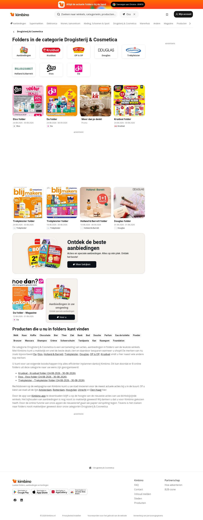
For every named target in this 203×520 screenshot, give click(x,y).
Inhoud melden (142, 494)
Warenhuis (145, 23)
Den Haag (96, 389)
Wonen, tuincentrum (70, 23)
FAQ (136, 485)
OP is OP (95, 354)
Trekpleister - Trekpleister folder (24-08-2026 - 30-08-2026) (51, 380)
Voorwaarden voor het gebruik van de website (107, 515)
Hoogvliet (71, 389)
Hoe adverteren (173, 485)
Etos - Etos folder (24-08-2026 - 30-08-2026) (42, 376)
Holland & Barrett (53, 354)
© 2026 (48, 515)
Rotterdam (59, 389)
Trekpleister (71, 354)
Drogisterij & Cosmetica (124, 23)
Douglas (84, 354)
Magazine (168, 23)
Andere (157, 23)
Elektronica (52, 23)
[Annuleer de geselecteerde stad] (134, 14)
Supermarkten (36, 23)
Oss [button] (128, 14)
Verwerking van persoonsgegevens (148, 515)
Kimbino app (39, 395)
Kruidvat (105, 354)
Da (34, 354)
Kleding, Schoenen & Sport (97, 23)
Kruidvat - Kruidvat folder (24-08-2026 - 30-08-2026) (46, 373)
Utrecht (82, 389)
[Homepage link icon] (90, 468)
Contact (138, 489)
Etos (40, 354)
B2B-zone (170, 489)
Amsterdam (45, 389)
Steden (138, 498)
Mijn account (184, 14)
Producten (182, 23)
